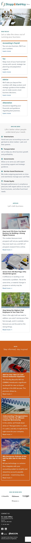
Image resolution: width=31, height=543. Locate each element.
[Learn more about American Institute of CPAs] (4, 534)
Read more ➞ (15, 249)
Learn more (14, 51)
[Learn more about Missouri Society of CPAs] (13, 534)
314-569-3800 (6, 524)
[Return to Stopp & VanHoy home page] (13, 4)
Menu (28, 4)
